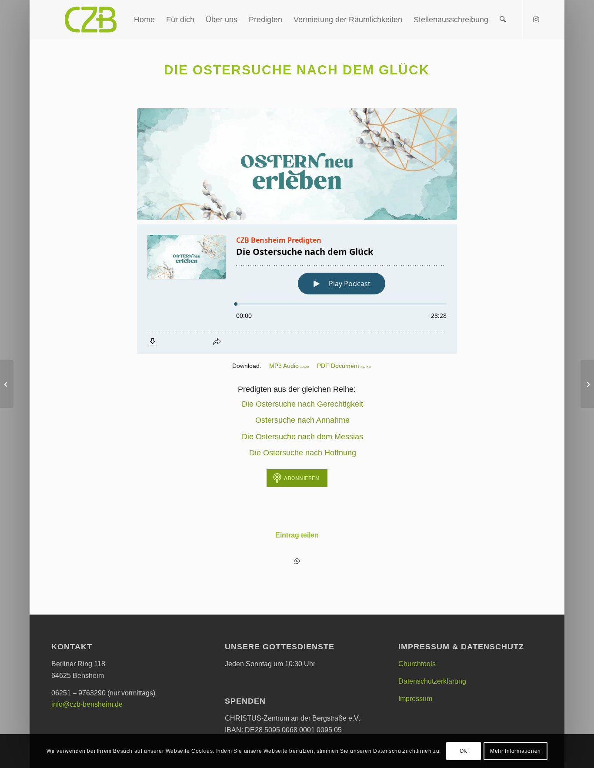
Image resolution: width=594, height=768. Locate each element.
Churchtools (417, 664)
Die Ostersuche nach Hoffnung (302, 452)
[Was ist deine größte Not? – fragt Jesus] (6, 384)
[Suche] (502, 19)
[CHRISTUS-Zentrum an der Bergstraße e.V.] (90, 19)
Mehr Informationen (515, 751)
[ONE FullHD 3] (297, 164)
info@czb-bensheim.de (87, 704)
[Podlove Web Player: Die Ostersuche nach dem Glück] (297, 289)
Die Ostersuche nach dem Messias (302, 436)
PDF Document (344, 366)
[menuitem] (144, 19)
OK (463, 751)
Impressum (415, 698)
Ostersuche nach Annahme (302, 419)
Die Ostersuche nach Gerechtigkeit (302, 403)
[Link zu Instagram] (536, 19)
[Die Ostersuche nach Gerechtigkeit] (587, 384)
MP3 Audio (289, 366)
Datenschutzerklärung (432, 681)
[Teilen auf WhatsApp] (297, 561)
